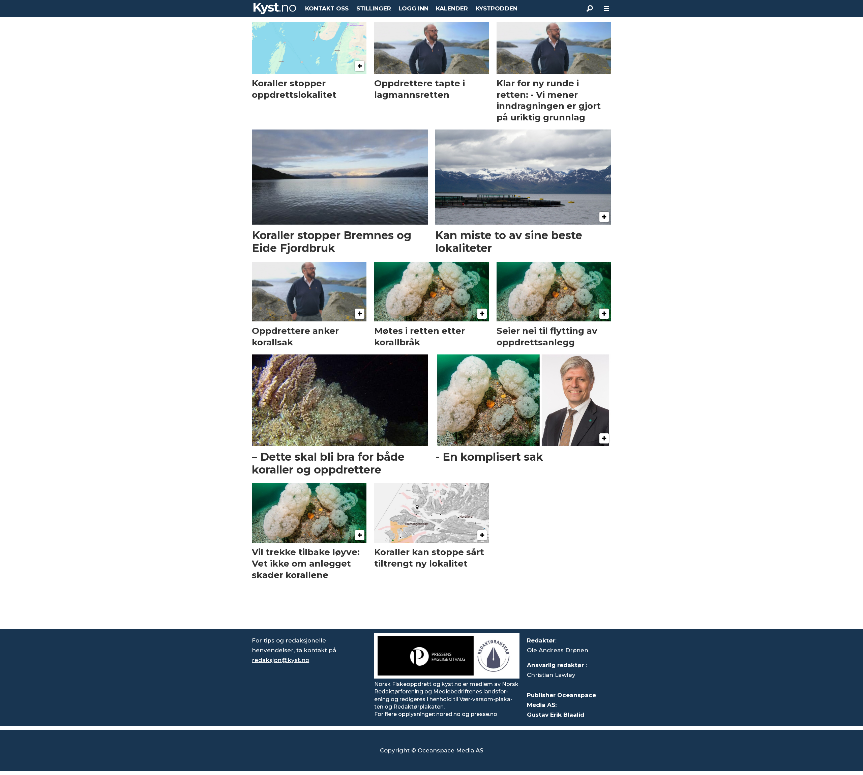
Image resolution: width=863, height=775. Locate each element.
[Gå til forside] (275, 8)
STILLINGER (373, 8)
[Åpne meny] (606, 8)
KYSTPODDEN (496, 8)
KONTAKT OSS (327, 8)
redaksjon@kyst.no (280, 660)
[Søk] (589, 8)
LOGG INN (413, 8)
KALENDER (452, 8)
